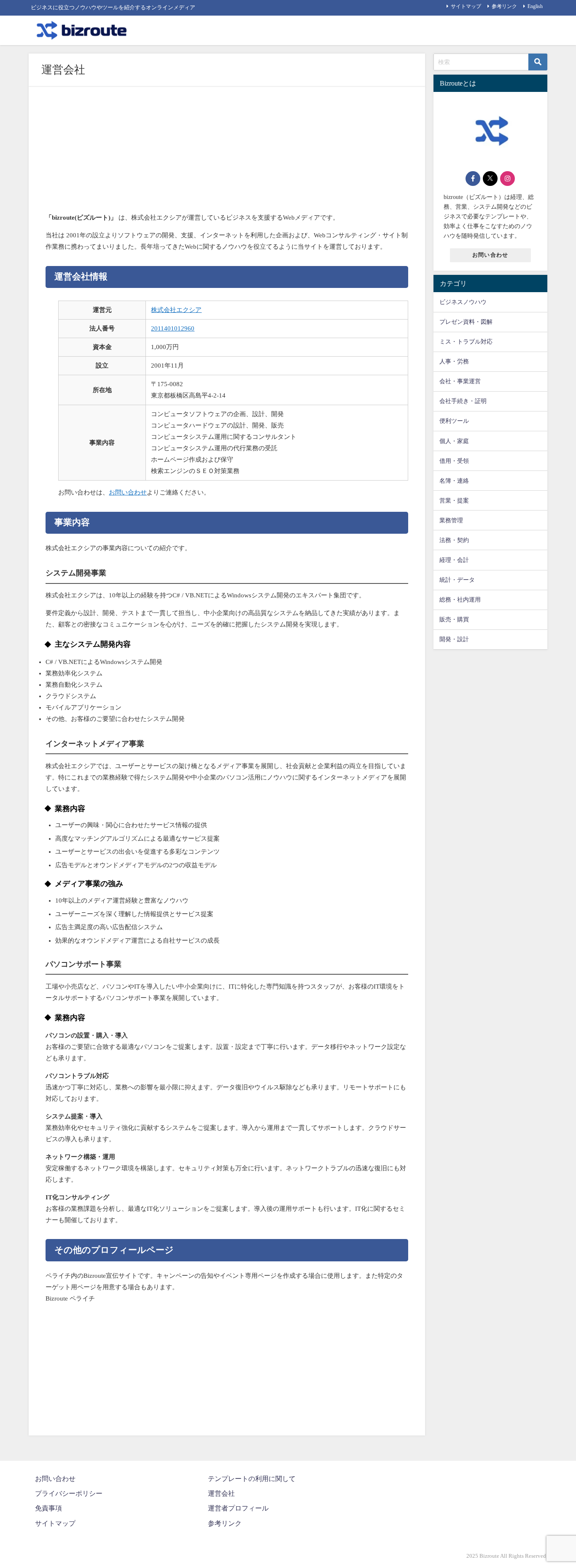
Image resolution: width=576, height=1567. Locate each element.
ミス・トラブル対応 (466, 341)
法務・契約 (454, 540)
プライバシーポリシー (68, 1493)
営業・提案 (454, 500)
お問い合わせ (128, 492)
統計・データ (457, 579)
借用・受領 (454, 460)
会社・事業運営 (460, 381)
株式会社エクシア (176, 309)
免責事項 (48, 1508)
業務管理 (451, 520)
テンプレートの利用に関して (252, 1478)
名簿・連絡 (454, 480)
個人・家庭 (454, 441)
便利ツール (454, 420)
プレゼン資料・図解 (466, 321)
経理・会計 (454, 559)
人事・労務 (454, 361)
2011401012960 (172, 328)
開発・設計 (454, 639)
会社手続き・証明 (463, 401)
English (535, 6)
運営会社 (221, 1493)
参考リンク (504, 6)
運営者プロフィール (238, 1508)
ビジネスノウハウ (463, 301)
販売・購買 (454, 619)
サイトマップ (466, 6)
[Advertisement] (227, 153)
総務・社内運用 (460, 599)
